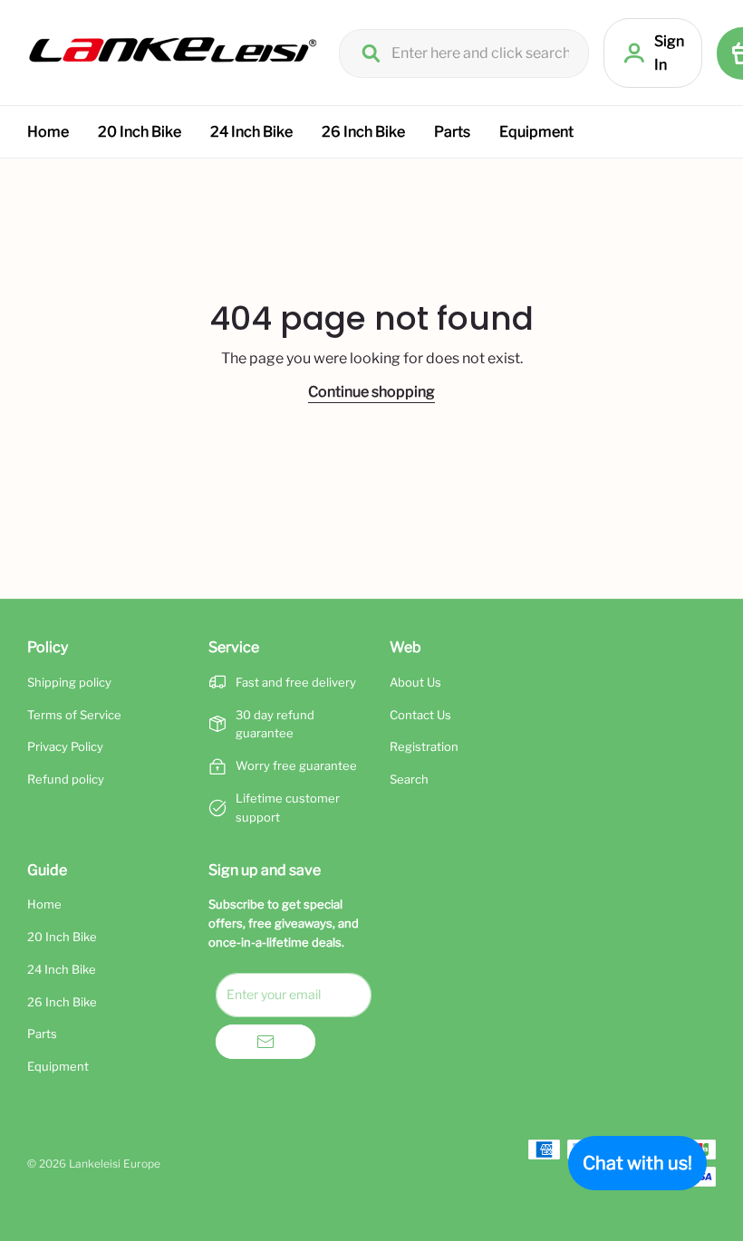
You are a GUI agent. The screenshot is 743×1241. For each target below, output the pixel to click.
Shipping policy (69, 682)
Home (48, 131)
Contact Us (420, 714)
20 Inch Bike (139, 131)
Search (409, 779)
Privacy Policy (65, 746)
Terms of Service (74, 714)
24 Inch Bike (251, 131)
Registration (424, 746)
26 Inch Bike (363, 131)
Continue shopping (371, 391)
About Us (415, 682)
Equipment (536, 131)
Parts (452, 131)
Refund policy (65, 779)
